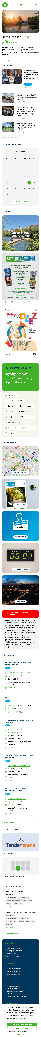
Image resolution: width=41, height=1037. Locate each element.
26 (16, 189)
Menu (25, 5)
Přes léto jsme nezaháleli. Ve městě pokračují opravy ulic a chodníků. (27, 97)
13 (20, 177)
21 (25, 183)
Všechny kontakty (13, 955)
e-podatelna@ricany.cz (15, 972)
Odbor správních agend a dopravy (19, 653)
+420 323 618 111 (14, 949)
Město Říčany (10, 875)
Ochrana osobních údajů (13, 995)
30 (34, 189)
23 (34, 183)
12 (16, 177)
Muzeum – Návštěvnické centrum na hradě (20, 893)
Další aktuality (10, 137)
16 (34, 177)
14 (25, 177)
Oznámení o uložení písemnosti (19, 746)
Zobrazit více (28, 87)
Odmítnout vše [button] (22, 1028)
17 (7, 183)
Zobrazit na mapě (13, 937)
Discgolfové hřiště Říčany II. (15, 872)
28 (25, 189)
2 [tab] (8, 28)
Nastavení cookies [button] (11, 998)
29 (29, 189)
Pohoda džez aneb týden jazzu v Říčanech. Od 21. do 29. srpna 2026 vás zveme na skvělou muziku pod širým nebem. (27, 111)
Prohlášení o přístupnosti (13, 989)
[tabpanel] (20, 34)
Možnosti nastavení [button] (22, 1034)
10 (7, 177)
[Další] (35, 152)
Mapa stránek (9, 992)
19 (16, 183)
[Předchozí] (6, 152)
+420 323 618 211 (14, 952)
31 (7, 195)
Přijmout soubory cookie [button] (22, 1024)
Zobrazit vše (9, 803)
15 (29, 177)
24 (7, 189)
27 (20, 189)
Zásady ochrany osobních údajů (17, 1031)
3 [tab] (10, 28)
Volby (10, 686)
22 (29, 183)
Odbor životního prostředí (17, 779)
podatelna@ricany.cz (14, 967)
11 (11, 177)
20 (20, 183)
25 (11, 189)
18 (12, 183)
